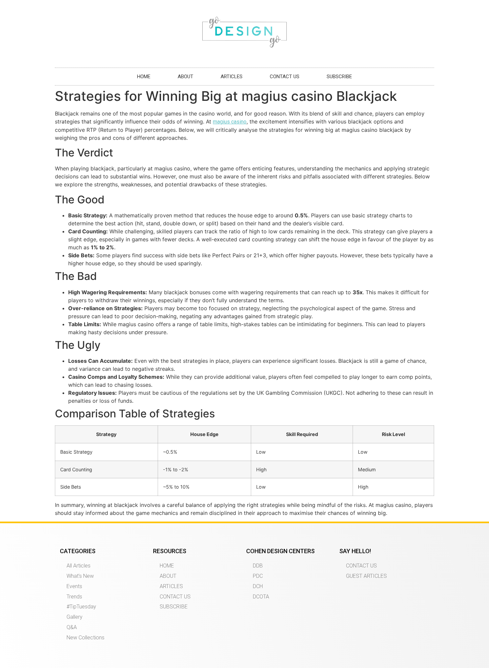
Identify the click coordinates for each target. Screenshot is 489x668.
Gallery (74, 617)
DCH (258, 586)
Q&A (72, 627)
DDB (258, 565)
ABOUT (185, 77)
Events (74, 586)
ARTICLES (232, 77)
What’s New (80, 576)
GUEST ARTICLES (366, 576)
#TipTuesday (81, 606)
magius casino (229, 121)
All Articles (78, 565)
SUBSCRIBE (339, 77)
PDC (258, 576)
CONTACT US (284, 77)
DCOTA (261, 596)
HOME (143, 77)
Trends (74, 596)
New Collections (85, 637)
